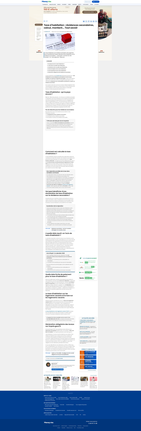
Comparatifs (45, 4)
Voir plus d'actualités (93, 375)
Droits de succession (75, 399)
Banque (58, 4)
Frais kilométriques (70, 404)
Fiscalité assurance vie (71, 410)
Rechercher (88, 1)
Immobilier (75, 4)
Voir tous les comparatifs (92, 370)
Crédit (69, 4)
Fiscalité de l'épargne (49, 410)
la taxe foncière (59, 358)
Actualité (97, 4)
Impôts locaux (87, 397)
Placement (64, 4)
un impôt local (58, 75)
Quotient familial (48, 406)
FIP (80, 414)
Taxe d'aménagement (49, 399)
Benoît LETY (47, 31)
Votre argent (86, 4)
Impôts (79, 4)
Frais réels (62, 404)
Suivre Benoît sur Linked (57, 369)
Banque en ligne (52, 4)
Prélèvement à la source (50, 400)
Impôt (47, 21)
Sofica (84, 414)
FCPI (77, 414)
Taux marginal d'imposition (81, 404)
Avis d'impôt (56, 406)
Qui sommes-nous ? (56, 425)
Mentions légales (64, 425)
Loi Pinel (61, 414)
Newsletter (63, 427)
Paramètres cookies (80, 427)
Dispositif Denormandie (69, 414)
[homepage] (44, 21)
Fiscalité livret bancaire (60, 410)
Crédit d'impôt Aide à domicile (51, 414)
